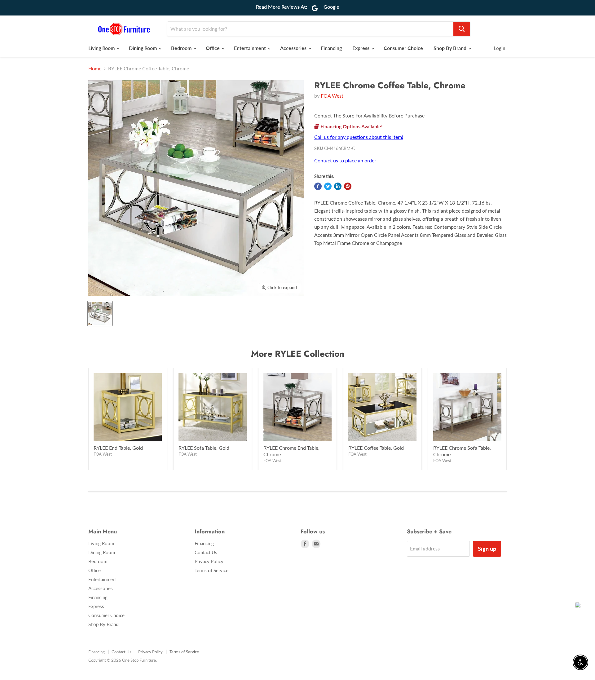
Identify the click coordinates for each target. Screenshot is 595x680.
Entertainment (250, 48)
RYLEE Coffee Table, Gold (376, 448)
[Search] (461, 29)
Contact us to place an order (345, 160)
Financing (331, 48)
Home (94, 68)
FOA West (332, 96)
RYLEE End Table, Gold (118, 448)
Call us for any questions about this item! (358, 137)
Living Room (102, 48)
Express (361, 48)
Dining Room (143, 48)
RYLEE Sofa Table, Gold (203, 448)
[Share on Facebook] (318, 186)
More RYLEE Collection (297, 353)
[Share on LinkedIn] (338, 186)
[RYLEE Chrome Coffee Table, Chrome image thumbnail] (100, 313)
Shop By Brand (451, 48)
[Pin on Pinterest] (347, 186)
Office (213, 48)
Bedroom (182, 48)
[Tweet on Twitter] (328, 186)
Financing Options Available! (351, 126)
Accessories (294, 48)
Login (499, 48)
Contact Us (206, 552)
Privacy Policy (209, 561)
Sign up (487, 548)
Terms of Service (211, 570)
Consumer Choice (403, 48)
